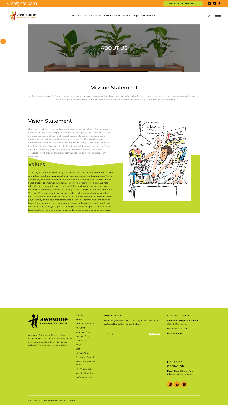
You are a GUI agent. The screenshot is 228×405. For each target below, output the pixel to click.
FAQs (78, 344)
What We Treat (83, 332)
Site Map (80, 315)
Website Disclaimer (85, 373)
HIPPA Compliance (85, 369)
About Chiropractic (85, 323)
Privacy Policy (82, 353)
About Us (80, 328)
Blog (78, 349)
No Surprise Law (84, 377)
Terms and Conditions (86, 357)
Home (79, 319)
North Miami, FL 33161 (177, 328)
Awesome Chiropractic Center (60, 400)
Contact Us (81, 340)
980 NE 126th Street (177, 324)
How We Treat (83, 336)
